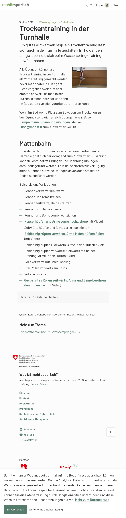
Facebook (29, 429)
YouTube (28, 434)
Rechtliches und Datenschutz (37, 414)
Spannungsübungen (55, 122)
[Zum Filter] (91, 5)
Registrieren (27, 403)
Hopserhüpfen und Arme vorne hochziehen (55, 221)
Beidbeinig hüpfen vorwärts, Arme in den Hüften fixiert (64, 234)
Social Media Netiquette (33, 419)
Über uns (24, 393)
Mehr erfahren (39, 384)
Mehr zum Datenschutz (92, 500)
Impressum (26, 408)
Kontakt (24, 398)
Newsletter (30, 439)
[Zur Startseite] (15, 5)
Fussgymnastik (30, 127)
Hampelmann (29, 122)
